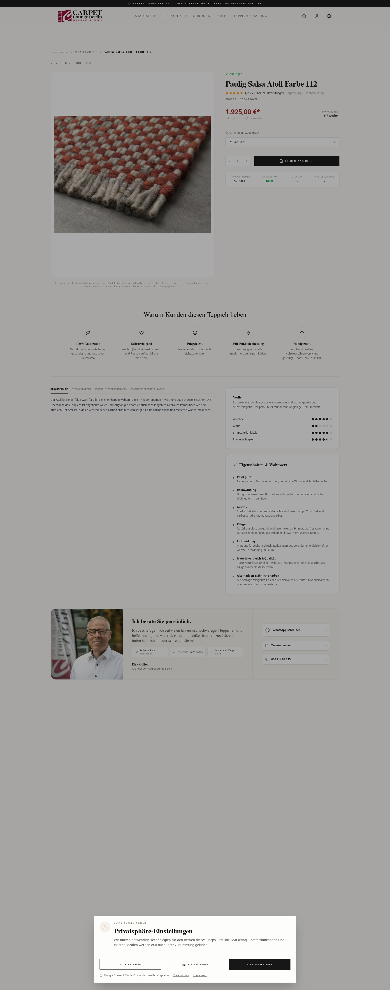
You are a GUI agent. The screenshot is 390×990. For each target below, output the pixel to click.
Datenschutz (181, 975)
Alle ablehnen (130, 964)
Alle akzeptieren (259, 964)
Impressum (200, 975)
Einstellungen (198, 964)
